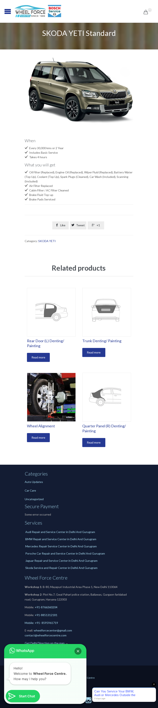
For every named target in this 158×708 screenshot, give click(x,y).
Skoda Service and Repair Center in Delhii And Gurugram (61, 568)
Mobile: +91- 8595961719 (41, 623)
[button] (77, 651)
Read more (38, 357)
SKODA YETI (47, 241)
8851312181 (49, 615)
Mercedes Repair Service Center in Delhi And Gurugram (61, 546)
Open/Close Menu (4, 11)
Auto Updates (34, 482)
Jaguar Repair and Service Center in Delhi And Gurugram (61, 560)
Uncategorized (34, 499)
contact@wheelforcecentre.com (45, 635)
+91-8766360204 (46, 607)
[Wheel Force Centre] (79, 11)
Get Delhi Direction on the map (45, 643)
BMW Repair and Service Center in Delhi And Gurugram (60, 539)
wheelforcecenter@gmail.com (53, 630)
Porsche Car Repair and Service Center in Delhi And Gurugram (65, 553)
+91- (38, 615)
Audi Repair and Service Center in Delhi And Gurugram (60, 532)
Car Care (30, 490)
